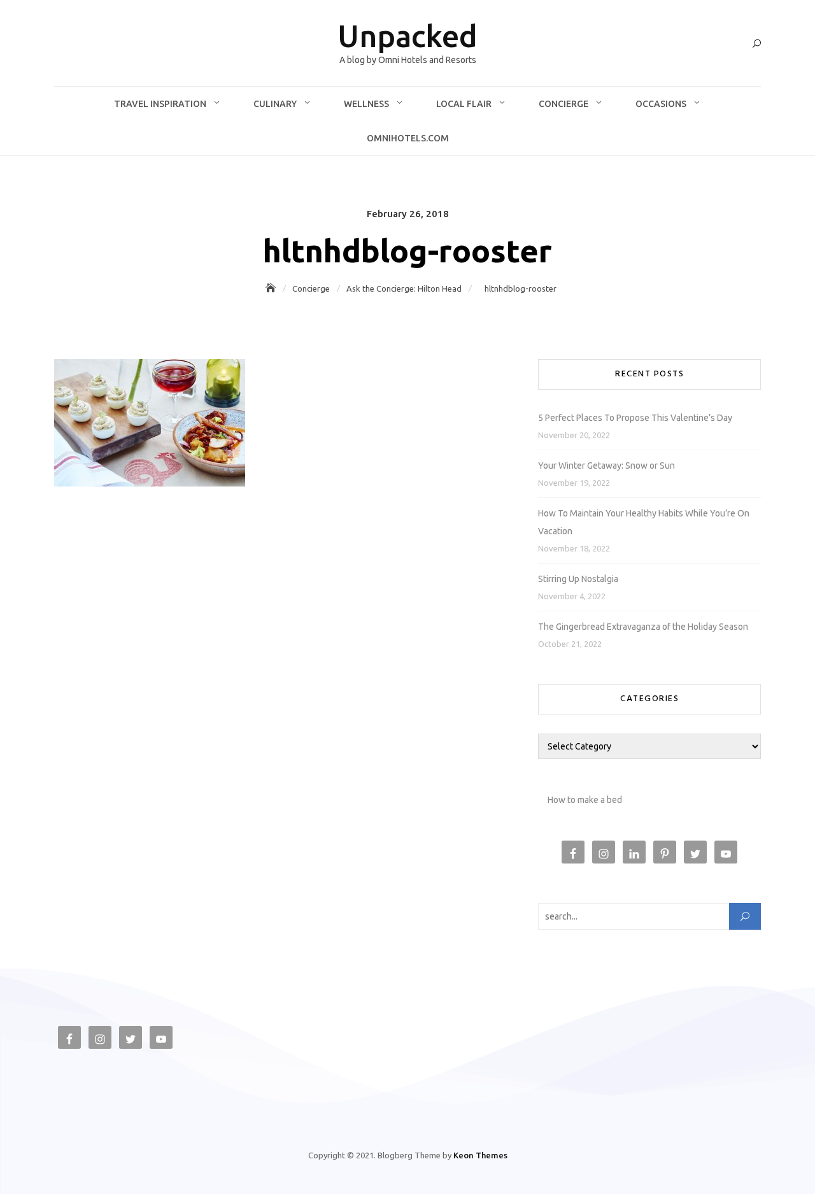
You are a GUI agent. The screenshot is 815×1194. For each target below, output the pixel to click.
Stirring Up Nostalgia (578, 579)
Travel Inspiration (160, 104)
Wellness (366, 104)
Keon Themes (480, 1155)
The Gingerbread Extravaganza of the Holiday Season (643, 627)
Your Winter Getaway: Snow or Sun (606, 465)
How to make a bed (585, 800)
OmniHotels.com (408, 138)
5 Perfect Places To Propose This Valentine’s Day (635, 418)
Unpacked (407, 35)
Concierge (563, 104)
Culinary (275, 104)
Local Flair (464, 104)
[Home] (272, 288)
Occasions (660, 104)
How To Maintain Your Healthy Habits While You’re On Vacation (643, 522)
